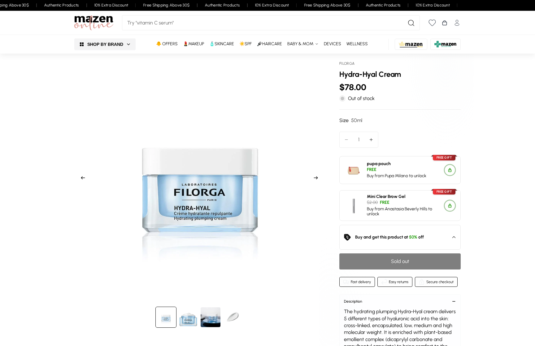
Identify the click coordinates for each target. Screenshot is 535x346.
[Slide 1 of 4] (166, 317)
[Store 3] (445, 44)
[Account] (457, 23)
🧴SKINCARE (221, 43)
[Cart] (444, 23)
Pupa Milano (396, 175)
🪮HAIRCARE (269, 43)
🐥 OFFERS (167, 43)
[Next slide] (317, 179)
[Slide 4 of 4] (233, 317)
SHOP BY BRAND (105, 44)
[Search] (411, 23)
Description (353, 301)
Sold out (400, 261)
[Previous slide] (81, 179)
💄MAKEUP (193, 43)
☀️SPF (245, 43)
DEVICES (332, 43)
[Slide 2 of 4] (188, 317)
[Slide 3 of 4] (210, 317)
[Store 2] (411, 44)
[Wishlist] (432, 23)
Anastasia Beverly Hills (406, 209)
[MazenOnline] (93, 22)
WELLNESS (357, 43)
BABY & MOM (300, 43)
